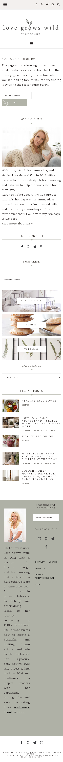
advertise (40, 568)
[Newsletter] (47, 5)
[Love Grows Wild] (31, 26)
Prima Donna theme (33, 752)
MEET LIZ (53, 562)
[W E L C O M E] (31, 165)
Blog (37, 584)
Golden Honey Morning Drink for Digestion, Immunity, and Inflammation (40, 475)
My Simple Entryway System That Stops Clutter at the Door (39, 456)
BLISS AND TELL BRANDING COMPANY (39, 756)
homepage (9, 75)
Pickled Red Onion (38, 436)
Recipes (25, 405)
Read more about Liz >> (17, 223)
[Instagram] (52, 5)
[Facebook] (36, 5)
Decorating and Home (33, 431)
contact (40, 562)
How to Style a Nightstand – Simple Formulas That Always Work (41, 422)
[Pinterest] (42, 5)
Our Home (50, 464)
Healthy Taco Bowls (39, 401)
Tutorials (50, 431)
